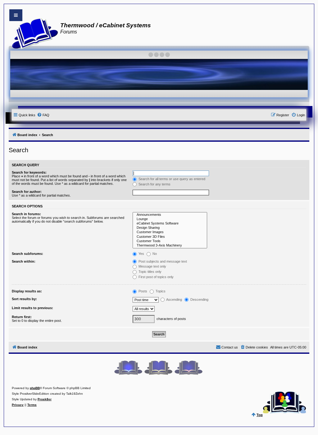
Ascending (174, 299)
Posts (142, 291)
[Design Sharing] (170, 228)
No (154, 253)
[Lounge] (170, 219)
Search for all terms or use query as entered (171, 179)
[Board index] (33, 33)
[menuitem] (43, 115)
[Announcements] (170, 215)
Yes (141, 253)
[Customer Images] (170, 232)
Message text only (152, 266)
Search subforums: (27, 253)
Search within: (23, 261)
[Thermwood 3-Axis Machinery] (170, 245)
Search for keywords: (29, 172)
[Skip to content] (15, 15)
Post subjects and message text (162, 261)
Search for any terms (154, 184)
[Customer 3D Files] (170, 237)
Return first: (22, 317)
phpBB (35, 388)
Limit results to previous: (32, 308)
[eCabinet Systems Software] (170, 223)
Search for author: (27, 191)
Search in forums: (26, 214)
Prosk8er (45, 399)
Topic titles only (149, 271)
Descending (198, 299)
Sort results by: (24, 299)
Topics (160, 291)
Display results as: (27, 291)
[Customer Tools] (170, 241)
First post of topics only (156, 277)
